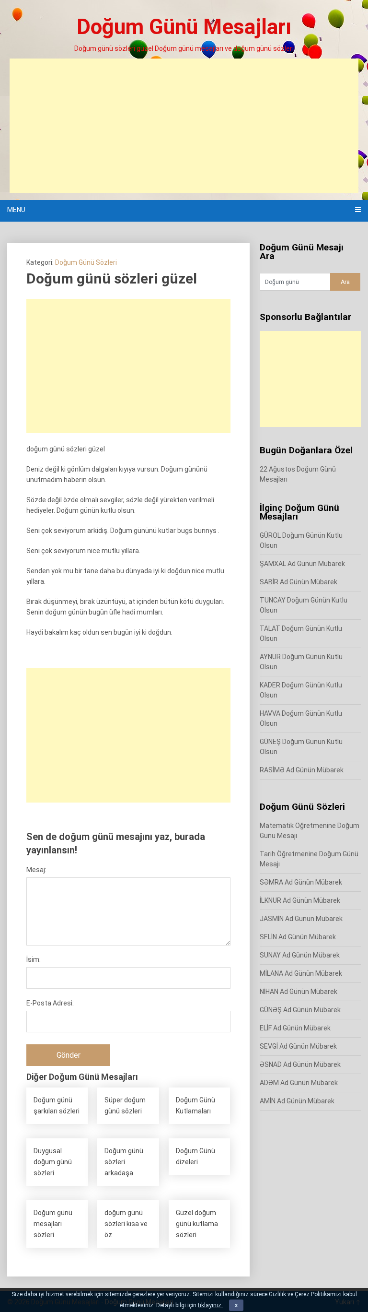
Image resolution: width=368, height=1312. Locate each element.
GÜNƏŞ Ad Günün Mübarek (300, 1010)
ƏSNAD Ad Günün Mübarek (300, 1064)
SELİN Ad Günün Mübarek (298, 937)
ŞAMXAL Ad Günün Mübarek (302, 563)
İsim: (33, 959)
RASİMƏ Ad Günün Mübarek (302, 770)
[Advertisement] (184, 126)
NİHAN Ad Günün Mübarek (298, 991)
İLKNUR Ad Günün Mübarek (300, 900)
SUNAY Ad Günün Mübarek (300, 955)
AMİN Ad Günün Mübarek (297, 1101)
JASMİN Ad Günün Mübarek (301, 918)
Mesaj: (36, 870)
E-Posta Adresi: (50, 1003)
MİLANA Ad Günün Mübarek (301, 973)
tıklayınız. (210, 1305)
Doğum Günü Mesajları (184, 26)
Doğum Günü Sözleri (86, 262)
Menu (16, 209)
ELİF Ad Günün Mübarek (295, 1028)
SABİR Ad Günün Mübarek (298, 582)
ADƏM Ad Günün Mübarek (299, 1083)
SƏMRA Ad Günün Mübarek (301, 882)
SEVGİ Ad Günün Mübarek (298, 1046)
